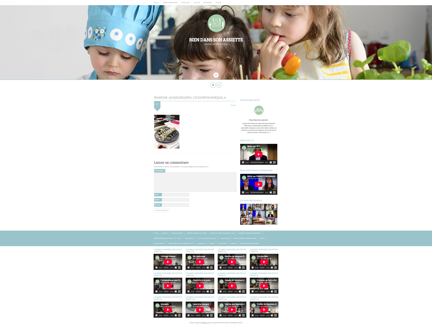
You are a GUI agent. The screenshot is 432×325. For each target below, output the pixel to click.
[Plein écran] (274, 162)
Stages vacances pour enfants (249, 243)
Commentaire (160, 171)
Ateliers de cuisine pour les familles (249, 233)
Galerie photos (201, 243)
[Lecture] (243, 162)
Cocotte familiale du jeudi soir (206, 238)
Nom (157, 194)
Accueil (156, 233)
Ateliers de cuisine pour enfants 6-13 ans (222, 233)
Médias (212, 243)
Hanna (233, 105)
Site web (157, 205)
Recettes (218, 2)
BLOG (179, 238)
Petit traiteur (208, 2)
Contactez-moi (225, 238)
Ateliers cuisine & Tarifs (170, 2)
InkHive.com (205, 323)
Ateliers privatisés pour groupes (164, 238)
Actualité (197, 2)
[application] (258, 154)
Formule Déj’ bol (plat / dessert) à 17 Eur (181, 243)
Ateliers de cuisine (177, 233)
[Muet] (271, 162)
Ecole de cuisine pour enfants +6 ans (245, 238)
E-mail (157, 200)
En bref (262, 238)
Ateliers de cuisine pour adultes (196, 233)
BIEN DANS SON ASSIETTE (216, 39)
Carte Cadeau (185, 2)
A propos (156, 2)
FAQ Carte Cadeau (159, 243)
